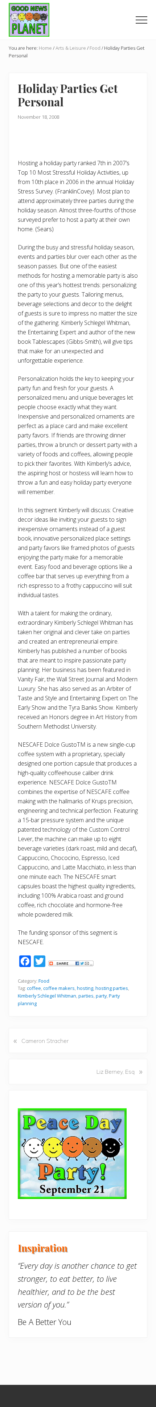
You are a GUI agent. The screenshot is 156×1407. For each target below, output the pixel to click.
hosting (85, 988)
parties (86, 995)
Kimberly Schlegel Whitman (47, 995)
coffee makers (59, 988)
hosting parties (111, 988)
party (101, 995)
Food (43, 981)
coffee (34, 988)
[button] (141, 20)
